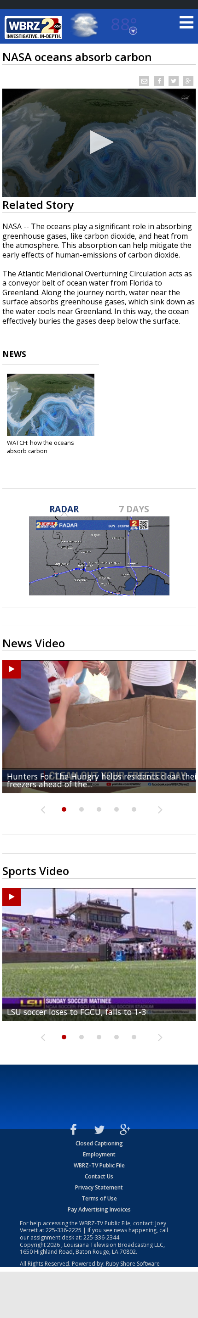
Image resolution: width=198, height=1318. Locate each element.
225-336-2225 (64, 1230)
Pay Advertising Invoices (99, 1209)
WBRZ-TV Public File (99, 1165)
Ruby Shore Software (133, 1264)
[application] (99, 143)
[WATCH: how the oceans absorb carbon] (50, 405)
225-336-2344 (101, 1237)
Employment (99, 1154)
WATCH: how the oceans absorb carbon (40, 446)
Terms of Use (99, 1198)
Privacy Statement (99, 1187)
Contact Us (99, 1176)
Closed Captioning (99, 1143)
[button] (99, 142)
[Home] (34, 27)
